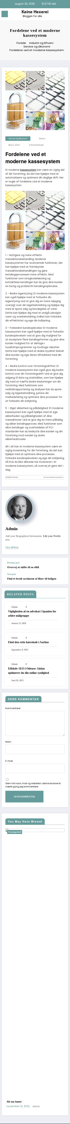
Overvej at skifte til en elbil (23, 567)
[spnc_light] (65, 15)
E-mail (9, 760)
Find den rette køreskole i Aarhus (28, 642)
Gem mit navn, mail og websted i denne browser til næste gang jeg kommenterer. (33, 785)
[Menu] (4, 14)
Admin (42, 138)
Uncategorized (27, 832)
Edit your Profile (51, 536)
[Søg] (59, 14)
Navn (8, 741)
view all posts (11, 547)
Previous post (13, 562)
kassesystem (28, 170)
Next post (11, 574)
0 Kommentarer (36, 145)
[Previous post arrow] (62, 565)
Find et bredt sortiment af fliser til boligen (31, 578)
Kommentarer (12, 708)
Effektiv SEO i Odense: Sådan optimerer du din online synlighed (28, 670)
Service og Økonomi (18, 138)
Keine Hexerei (35, 12)
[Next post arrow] (62, 578)
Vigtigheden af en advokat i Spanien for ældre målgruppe (32, 613)
